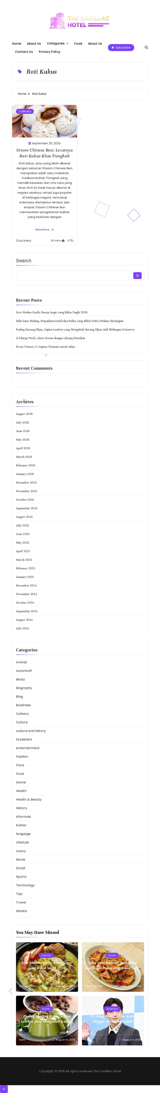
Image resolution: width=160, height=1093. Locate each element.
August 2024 (24, 620)
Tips (19, 894)
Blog (19, 696)
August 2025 (24, 517)
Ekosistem (24, 739)
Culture (22, 722)
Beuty (20, 679)
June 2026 (23, 431)
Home (16, 44)
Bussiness (23, 705)
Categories (56, 43)
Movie (20, 859)
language (23, 834)
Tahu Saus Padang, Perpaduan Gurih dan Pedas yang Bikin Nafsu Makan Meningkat (70, 321)
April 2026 (23, 448)
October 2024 (25, 602)
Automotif (24, 671)
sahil (22, 1039)
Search (23, 260)
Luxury (21, 851)
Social (20, 868)
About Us (34, 44)
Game (21, 782)
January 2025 (25, 577)
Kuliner (21, 825)
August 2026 (24, 414)
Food (78, 44)
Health (21, 791)
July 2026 (22, 422)
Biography (24, 688)
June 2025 (23, 534)
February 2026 (25, 465)
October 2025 (25, 499)
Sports (21, 876)
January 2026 (25, 474)
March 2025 (24, 560)
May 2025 (22, 542)
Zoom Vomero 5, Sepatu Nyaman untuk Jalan (45, 346)
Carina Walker (28, 986)
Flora (20, 765)
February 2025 (25, 568)
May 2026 (22, 439)
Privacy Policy (49, 52)
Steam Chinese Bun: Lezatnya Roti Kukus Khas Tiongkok (44, 153)
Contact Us (24, 52)
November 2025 (26, 491)
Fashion (22, 756)
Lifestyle (22, 842)
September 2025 (26, 508)
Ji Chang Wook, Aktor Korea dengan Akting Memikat (50, 338)
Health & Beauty (29, 799)
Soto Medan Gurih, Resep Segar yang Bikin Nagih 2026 (51, 312)
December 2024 (26, 585)
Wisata (21, 911)
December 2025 (26, 482)
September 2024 (26, 611)
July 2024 (22, 628)
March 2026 (24, 457)
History (21, 808)
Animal (21, 662)
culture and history (31, 731)
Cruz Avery (23, 241)
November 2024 (26, 594)
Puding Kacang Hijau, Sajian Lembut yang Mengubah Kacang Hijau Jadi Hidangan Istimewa (75, 329)
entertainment (28, 748)
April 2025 (23, 551)
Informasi (23, 816)
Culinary (25, 111)
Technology (25, 885)
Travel (21, 902)
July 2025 (22, 525)
